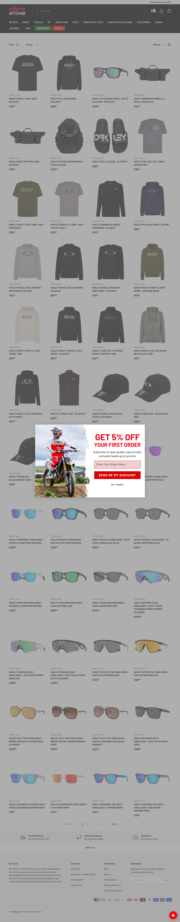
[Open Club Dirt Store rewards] (173, 915)
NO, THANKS (117, 485)
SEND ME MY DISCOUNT (117, 475)
